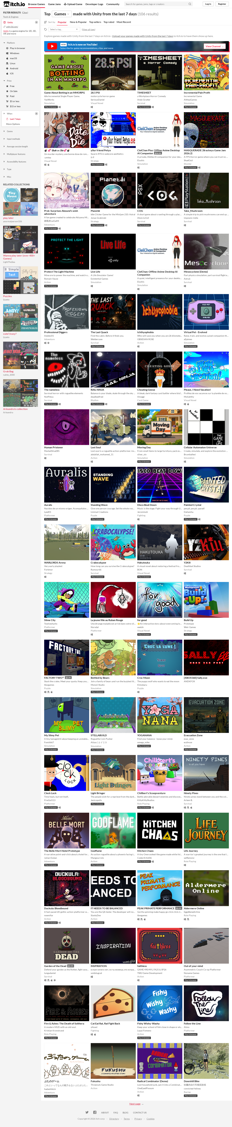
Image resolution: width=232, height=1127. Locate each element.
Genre (10, 131)
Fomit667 (49, 742)
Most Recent (124, 21)
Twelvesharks (50, 623)
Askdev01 (49, 335)
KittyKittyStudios (145, 800)
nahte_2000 (9, 374)
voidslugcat (96, 973)
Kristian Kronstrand (54, 1030)
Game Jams (54, 4)
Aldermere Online (194, 908)
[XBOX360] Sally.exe (195, 677)
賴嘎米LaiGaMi (51, 220)
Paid (12, 96)
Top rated (109, 21)
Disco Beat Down (147, 504)
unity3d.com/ (12, 26)
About (105, 1112)
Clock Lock (50, 793)
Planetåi (95, 210)
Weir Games (190, 627)
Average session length (17, 146)
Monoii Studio (98, 684)
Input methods (13, 139)
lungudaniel (50, 973)
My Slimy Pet (51, 735)
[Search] (190, 4)
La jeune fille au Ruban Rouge (107, 619)
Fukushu (95, 1081)
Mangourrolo (97, 857)
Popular (62, 22)
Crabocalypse (98, 562)
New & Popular (78, 21)
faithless (142, 965)
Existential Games (99, 278)
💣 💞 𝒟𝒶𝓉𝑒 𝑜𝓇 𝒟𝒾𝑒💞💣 (57, 150)
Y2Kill (187, 562)
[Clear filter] (36, 114)
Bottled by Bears (100, 677)
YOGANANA (144, 735)
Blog (125, 1112)
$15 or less (15, 106)
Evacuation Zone (193, 735)
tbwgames (49, 684)
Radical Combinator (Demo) (152, 1081)
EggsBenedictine (192, 912)
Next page (134, 1103)
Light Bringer (98, 793)
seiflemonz (189, 857)
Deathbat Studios (192, 566)
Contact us (140, 1112)
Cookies (151, 1118)
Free (12, 86)
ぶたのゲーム (51, 1081)
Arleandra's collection (15, 408)
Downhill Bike (191, 1081)
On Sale (13, 91)
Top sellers (95, 21)
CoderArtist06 (144, 857)
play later (8, 217)
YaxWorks (49, 99)
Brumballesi (190, 454)
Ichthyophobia (145, 332)
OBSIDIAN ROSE (145, 339)
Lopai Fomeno (144, 1030)
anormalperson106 (12, 221)
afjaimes (188, 339)
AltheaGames (190, 99)
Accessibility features (16, 161)
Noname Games (191, 973)
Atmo (186, 1027)
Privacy (138, 1118)
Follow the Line (192, 1023)
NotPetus (49, 396)
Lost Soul (96, 447)
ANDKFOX (189, 681)
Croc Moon (143, 677)
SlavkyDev (96, 915)
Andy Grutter (143, 99)
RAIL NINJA (97, 389)
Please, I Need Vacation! (197, 389)
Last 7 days (15, 119)
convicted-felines (192, 1088)
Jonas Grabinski (98, 217)
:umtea (47, 157)
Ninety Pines (191, 793)
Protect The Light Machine (59, 271)
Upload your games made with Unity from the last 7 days (142, 35)
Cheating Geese (146, 389)
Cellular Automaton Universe (200, 447)
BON (139, 569)
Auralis (48, 504)
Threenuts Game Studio (102, 1084)
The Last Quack (99, 332)
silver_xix (141, 454)
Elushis (140, 160)
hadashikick (50, 1089)
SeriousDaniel (97, 99)
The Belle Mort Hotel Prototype (62, 850)
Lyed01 (47, 512)
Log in (208, 4)
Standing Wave (99, 504)
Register (222, 4)
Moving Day (144, 447)
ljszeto (6, 299)
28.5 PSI (95, 92)
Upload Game (74, 4)
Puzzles (7, 296)
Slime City (50, 619)
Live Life (95, 271)
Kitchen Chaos (145, 850)
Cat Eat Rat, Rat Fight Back (105, 1023)
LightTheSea (9, 262)
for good (142, 619)
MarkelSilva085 (51, 451)
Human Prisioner (53, 447)
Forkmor (48, 569)
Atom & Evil (143, 217)
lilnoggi (141, 396)
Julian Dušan (50, 857)
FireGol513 (49, 800)
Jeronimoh (142, 512)
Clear (25, 12)
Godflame (96, 850)
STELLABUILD (99, 735)
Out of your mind (193, 965)
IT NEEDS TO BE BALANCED (107, 908)
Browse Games (36, 4)
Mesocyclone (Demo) (196, 271)
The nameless (51, 389)
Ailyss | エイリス (99, 742)
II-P (92, 157)
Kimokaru (142, 684)
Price (9, 80)
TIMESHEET (144, 92)
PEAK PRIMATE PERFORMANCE (155, 908)
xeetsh (140, 627)
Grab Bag (8, 371)
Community (112, 4)
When (9, 113)
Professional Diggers (55, 332)
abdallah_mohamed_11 (102, 454)
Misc (9, 177)
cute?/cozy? (10, 333)
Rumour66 (96, 569)
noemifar (48, 915)
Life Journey (191, 850)
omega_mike (143, 742)
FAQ (115, 1112)
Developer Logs (94, 4)
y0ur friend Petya (101, 150)
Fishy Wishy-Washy (148, 1023)
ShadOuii (188, 160)
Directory (114, 1118)
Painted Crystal (192, 504)
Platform (11, 43)
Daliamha (188, 512)
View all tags (88, 29)
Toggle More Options (20, 124)
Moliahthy (189, 396)
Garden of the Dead (55, 965)
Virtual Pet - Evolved (195, 332)
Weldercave (96, 339)
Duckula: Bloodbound (56, 908)
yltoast (94, 1027)
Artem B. (188, 800)
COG (140, 210)
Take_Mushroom (193, 210)
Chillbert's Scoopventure (151, 793)
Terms (127, 1118)
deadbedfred (97, 396)
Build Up (188, 619)
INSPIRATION (99, 965)
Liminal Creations (99, 512)
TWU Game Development (149, 973)
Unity (6, 31)
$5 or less (14, 101)
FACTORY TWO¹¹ (54, 677)
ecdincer (188, 742)
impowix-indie (191, 217)
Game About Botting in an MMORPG (64, 92)
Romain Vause (51, 278)
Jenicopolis (96, 800)
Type (9, 169)
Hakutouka (143, 562)
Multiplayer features (16, 154)
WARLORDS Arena (54, 562)
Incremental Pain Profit (197, 92)
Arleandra (8, 412)
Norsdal (95, 627)
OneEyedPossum (145, 1088)
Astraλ (187, 278)
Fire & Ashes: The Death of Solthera (64, 1023)
